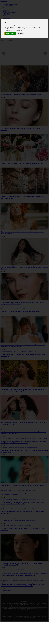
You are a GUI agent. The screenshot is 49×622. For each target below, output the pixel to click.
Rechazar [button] (13, 33)
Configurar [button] (20, 33)
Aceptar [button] (7, 33)
